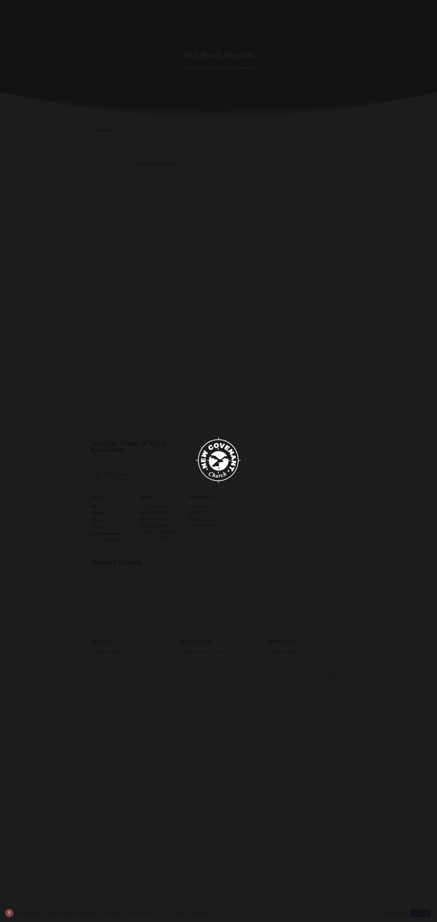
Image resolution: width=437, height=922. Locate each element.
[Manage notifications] (9, 913)
